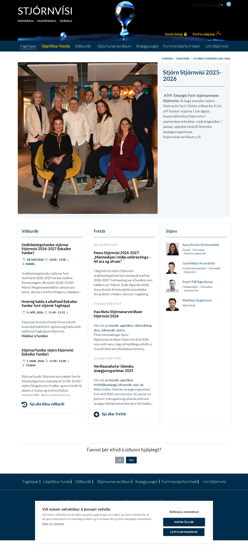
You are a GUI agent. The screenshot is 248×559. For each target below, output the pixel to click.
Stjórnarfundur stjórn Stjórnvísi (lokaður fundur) (47, 352)
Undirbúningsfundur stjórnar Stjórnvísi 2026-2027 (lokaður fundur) (46, 248)
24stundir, (108, 330)
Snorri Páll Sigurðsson (197, 282)
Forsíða (167, 58)
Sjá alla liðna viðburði (46, 404)
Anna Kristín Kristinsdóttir (200, 245)
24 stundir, (125, 385)
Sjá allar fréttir (113, 414)
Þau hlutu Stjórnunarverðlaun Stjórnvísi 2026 (118, 313)
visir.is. (120, 330)
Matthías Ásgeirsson (197, 300)
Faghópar (182, 58)
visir (136, 385)
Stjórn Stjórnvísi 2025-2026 (211, 58)
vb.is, (97, 330)
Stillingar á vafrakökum (184, 511)
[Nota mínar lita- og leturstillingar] (228, 4)
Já (119, 460)
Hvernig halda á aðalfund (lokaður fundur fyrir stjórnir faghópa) (49, 303)
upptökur (126, 325)
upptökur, (127, 380)
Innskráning (174, 34)
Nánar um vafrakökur (53, 524)
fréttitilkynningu (105, 385)
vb (141, 385)
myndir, (114, 325)
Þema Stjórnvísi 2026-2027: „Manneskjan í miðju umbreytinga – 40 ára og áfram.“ (122, 257)
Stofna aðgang (203, 34)
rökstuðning (142, 325)
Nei (131, 460)
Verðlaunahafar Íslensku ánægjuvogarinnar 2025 (114, 368)
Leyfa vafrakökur (183, 532)
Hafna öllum (184, 522)
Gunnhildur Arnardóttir (198, 263)
